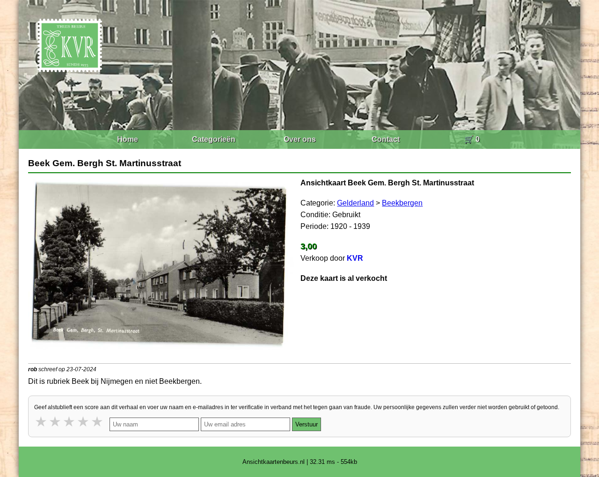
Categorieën (213, 139)
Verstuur (306, 424)
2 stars (56, 421)
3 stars (70, 421)
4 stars (84, 421)
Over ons (300, 139)
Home (127, 139)
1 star (42, 421)
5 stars (98, 421)
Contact (386, 139)
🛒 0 (472, 139)
